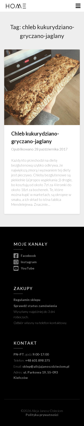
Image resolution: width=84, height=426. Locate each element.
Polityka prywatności (42, 415)
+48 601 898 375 (37, 360)
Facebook (28, 256)
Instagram (28, 262)
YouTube (27, 268)
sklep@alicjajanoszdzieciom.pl (45, 366)
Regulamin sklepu (27, 300)
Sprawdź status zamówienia (35, 306)
